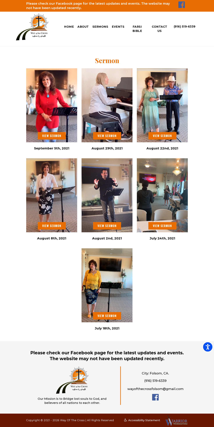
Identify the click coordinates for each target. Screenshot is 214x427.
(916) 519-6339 (185, 26)
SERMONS (100, 26)
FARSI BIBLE (137, 29)
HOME (69, 26)
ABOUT (83, 26)
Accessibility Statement (144, 420)
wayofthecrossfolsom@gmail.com (155, 389)
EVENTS (118, 26)
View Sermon (51, 136)
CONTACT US (159, 29)
